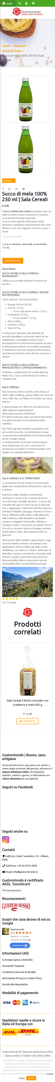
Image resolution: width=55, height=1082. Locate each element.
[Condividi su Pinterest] (16, 189)
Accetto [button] (31, 1078)
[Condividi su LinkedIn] (9, 189)
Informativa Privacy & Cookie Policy (22, 978)
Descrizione (12, 261)
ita (8, 248)
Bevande (19, 46)
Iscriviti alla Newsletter (15, 984)
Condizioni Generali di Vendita (19, 972)
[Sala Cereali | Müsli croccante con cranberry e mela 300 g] (27, 671)
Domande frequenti (13, 965)
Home (6, 46)
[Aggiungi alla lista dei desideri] (27, 693)
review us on (18, 945)
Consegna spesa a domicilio (17, 959)
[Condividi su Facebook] (3, 189)
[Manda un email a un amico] (23, 189)
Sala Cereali (27, 244)
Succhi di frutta (11, 51)
